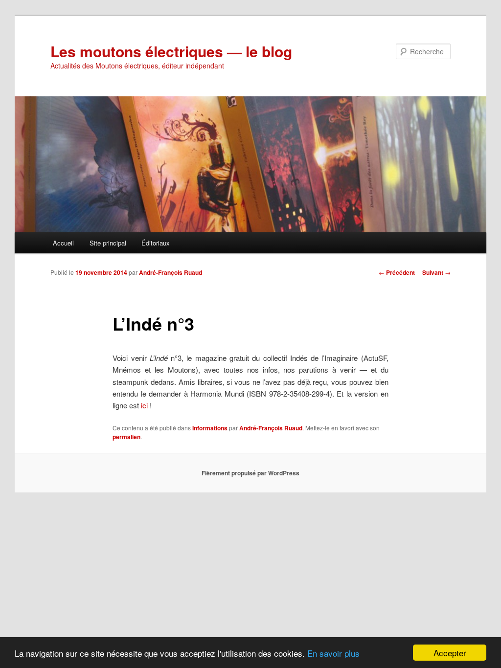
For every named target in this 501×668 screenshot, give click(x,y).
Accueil (63, 242)
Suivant (436, 272)
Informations (210, 427)
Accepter (449, 652)
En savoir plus (333, 653)
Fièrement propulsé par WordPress (250, 472)
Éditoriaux (155, 242)
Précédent (397, 272)
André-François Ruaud (170, 272)
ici (144, 405)
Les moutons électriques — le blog (171, 51)
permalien (126, 436)
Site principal (108, 242)
